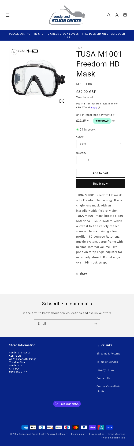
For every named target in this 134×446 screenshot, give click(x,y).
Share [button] (83, 273)
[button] (8, 15)
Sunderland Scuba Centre (32, 434)
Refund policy (78, 434)
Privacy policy (96, 434)
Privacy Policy (105, 370)
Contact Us (103, 378)
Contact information (114, 438)
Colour (80, 136)
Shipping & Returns (108, 353)
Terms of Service (107, 361)
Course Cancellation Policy (109, 389)
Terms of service (116, 434)
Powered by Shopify (57, 434)
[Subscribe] (96, 323)
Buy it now (100, 183)
